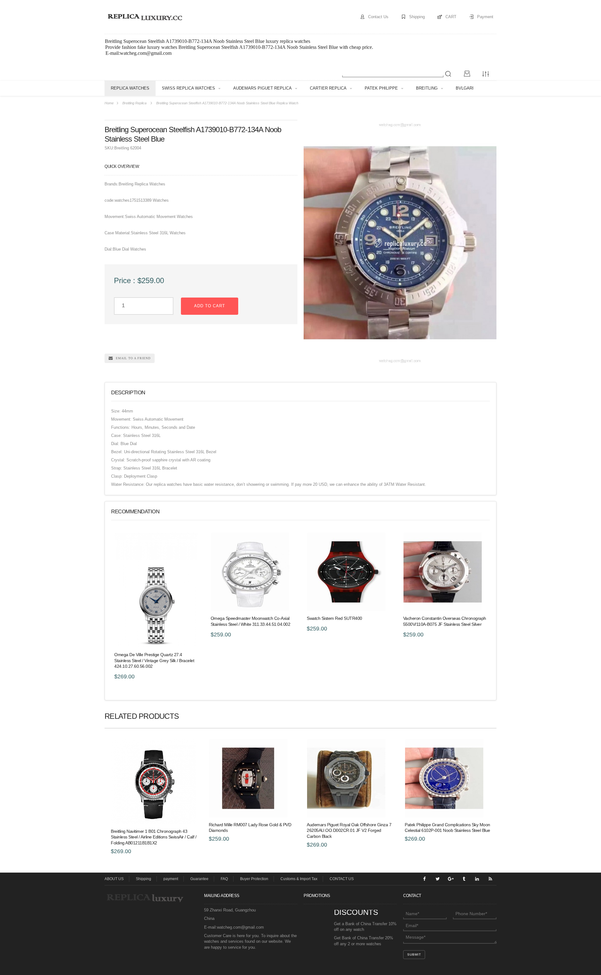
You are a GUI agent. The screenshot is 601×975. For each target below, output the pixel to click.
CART (450, 16)
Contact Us (378, 16)
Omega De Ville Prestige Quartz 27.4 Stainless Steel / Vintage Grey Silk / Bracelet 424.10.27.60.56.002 (154, 660)
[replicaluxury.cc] (145, 16)
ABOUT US (114, 879)
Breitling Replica (134, 103)
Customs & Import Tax (298, 879)
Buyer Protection (254, 879)
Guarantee (199, 879)
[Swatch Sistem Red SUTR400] (349, 571)
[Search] (448, 73)
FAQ (224, 879)
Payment (485, 16)
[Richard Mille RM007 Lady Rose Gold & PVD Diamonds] (251, 778)
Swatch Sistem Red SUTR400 (334, 618)
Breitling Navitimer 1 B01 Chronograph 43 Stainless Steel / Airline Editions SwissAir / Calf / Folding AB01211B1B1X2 (153, 837)
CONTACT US (342, 879)
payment (170, 879)
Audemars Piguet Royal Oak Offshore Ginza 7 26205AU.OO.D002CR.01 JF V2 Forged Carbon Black (349, 830)
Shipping (417, 16)
